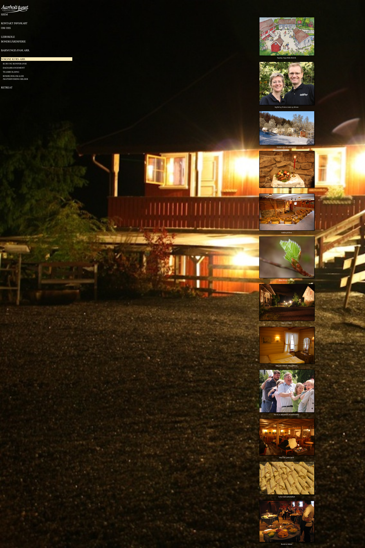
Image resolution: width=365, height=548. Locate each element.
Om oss (6, 28)
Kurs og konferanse (15, 63)
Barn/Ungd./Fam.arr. (15, 50)
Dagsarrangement (14, 67)
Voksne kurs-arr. (13, 59)
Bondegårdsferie (13, 41)
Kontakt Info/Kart (14, 23)
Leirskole (8, 36)
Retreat (6, 87)
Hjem (4, 14)
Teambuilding (11, 71)
